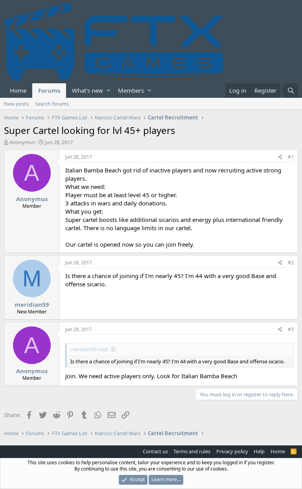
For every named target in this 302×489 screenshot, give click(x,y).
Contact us (155, 451)
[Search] (290, 90)
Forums (49, 90)
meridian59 (32, 304)
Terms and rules (191, 451)
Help (259, 451)
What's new (87, 90)
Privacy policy (232, 451)
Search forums (52, 103)
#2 (291, 262)
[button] (108, 90)
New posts (16, 103)
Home (18, 90)
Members (131, 90)
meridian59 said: (89, 349)
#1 (291, 157)
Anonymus (22, 142)
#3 (291, 329)
